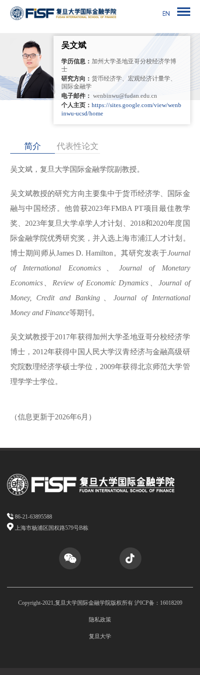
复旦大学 (100, 636)
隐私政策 (100, 619)
